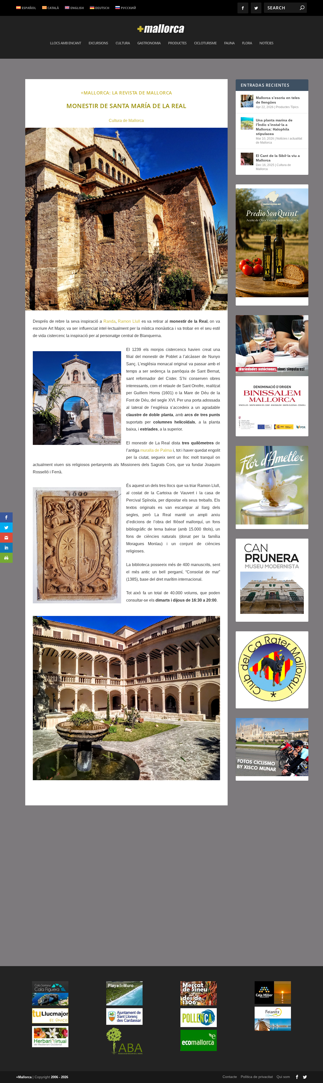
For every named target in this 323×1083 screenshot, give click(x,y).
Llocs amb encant (65, 43)
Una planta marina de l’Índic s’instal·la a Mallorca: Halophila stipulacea (274, 127)
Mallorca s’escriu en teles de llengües (278, 100)
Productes (177, 43)
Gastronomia (148, 43)
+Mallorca (24, 1077)
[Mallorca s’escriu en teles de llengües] (247, 101)
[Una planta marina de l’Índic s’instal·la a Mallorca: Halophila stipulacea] (247, 123)
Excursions (98, 43)
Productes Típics (287, 107)
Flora (247, 43)
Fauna (229, 43)
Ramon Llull (129, 321)
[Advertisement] (126, 881)
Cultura (123, 43)
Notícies (266, 43)
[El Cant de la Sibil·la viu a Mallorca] (247, 159)
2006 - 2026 (59, 1077)
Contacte (230, 1077)
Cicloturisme (205, 43)
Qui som (283, 1077)
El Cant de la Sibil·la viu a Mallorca (278, 158)
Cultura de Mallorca (126, 120)
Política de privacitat (257, 1077)
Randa (109, 321)
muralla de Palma (156, 450)
